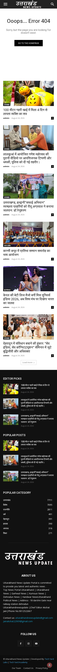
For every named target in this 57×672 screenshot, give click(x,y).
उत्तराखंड (6, 104)
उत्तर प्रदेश (7, 245)
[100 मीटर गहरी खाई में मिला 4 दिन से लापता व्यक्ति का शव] (28, 93)
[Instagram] (28, 643)
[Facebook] (21, 643)
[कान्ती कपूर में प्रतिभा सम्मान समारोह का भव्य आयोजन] (28, 234)
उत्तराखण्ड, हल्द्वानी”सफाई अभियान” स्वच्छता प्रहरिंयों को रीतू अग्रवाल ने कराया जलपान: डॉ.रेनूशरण (28, 206)
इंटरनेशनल (7, 290)
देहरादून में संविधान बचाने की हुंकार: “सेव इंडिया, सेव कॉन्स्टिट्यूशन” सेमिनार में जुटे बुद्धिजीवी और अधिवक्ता (27, 347)
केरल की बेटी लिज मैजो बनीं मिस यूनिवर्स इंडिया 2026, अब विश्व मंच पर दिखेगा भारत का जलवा (28, 299)
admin (6, 118)
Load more (27, 362)
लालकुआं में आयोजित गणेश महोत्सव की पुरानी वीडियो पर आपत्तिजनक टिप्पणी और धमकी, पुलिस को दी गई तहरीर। (27, 158)
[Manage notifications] (49, 665)
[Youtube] (36, 643)
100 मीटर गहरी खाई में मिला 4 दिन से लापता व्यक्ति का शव (25, 112)
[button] (5, 4)
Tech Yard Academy (18, 662)
